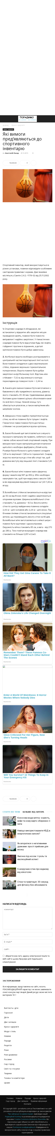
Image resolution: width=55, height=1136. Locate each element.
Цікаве (7, 1082)
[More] (33, 163)
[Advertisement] (27, 28)
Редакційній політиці (13, 1116)
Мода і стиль (10, 1031)
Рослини (8, 1059)
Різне (6, 1050)
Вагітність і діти (11, 1008)
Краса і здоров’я (39, 1098)
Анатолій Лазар (12, 153)
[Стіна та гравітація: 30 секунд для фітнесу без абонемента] (9, 885)
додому (6, 125)
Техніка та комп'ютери (14, 1078)
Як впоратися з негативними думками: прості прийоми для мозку (32, 846)
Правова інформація (39, 1101)
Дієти (6, 1017)
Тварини (8, 1073)
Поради (7, 1040)
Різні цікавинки (10, 1054)
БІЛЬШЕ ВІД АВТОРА (33, 812)
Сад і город (9, 1064)
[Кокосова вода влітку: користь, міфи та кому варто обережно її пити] (9, 820)
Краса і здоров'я (18, 125)
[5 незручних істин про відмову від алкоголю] (9, 872)
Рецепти (8, 1045)
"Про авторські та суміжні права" (20, 1114)
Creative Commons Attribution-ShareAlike (30, 1119)
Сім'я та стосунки (12, 1068)
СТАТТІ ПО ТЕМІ (11, 812)
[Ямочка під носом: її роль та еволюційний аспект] (9, 859)
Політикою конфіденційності (24, 1127)
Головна (10, 1098)
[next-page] (29, 894)
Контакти (27, 1104)
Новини (7, 1036)
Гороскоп (8, 1012)
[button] (4, 118)
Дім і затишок (10, 1022)
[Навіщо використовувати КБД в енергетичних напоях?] (9, 833)
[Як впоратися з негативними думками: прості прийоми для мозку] (9, 846)
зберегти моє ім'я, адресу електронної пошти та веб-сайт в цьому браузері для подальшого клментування (26, 959)
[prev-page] (25, 894)
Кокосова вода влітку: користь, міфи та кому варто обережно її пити (33, 820)
